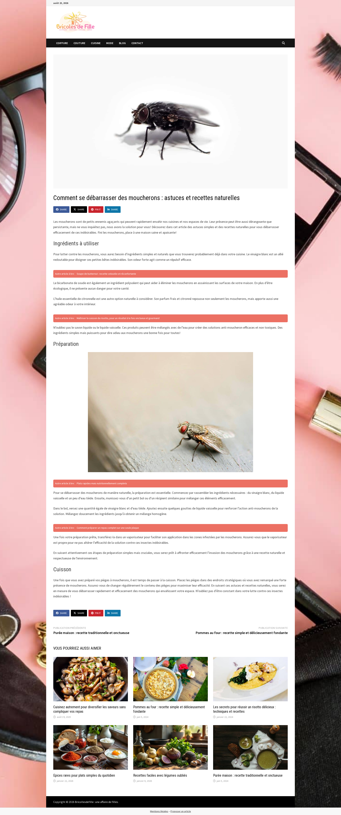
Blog (122, 43)
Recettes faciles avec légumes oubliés (160, 775)
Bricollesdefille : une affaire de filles (96, 802)
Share (63, 209)
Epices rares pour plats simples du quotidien (84, 775)
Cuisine (96, 43)
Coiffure (62, 43)
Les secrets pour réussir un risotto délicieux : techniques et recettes (244, 709)
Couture (79, 43)
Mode (109, 43)
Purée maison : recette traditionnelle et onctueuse (248, 775)
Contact (137, 43)
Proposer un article (180, 811)
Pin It (98, 209)
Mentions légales (159, 811)
